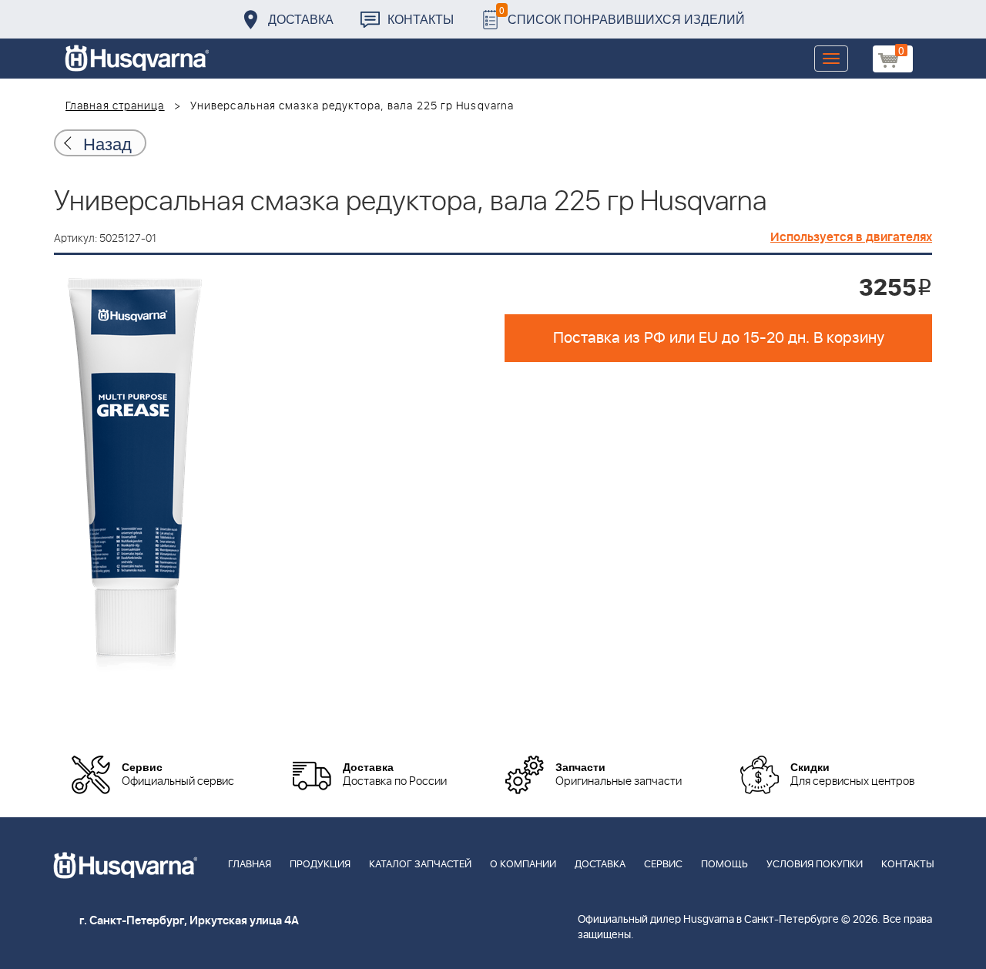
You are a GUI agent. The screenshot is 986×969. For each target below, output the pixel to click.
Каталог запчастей (420, 864)
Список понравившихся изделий (622, 15)
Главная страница (115, 106)
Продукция (320, 864)
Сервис (663, 864)
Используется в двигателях (851, 237)
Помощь (724, 864)
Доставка (301, 19)
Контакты (420, 19)
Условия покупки (814, 864)
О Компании (523, 864)
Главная (249, 864)
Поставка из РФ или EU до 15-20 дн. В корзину (718, 338)
